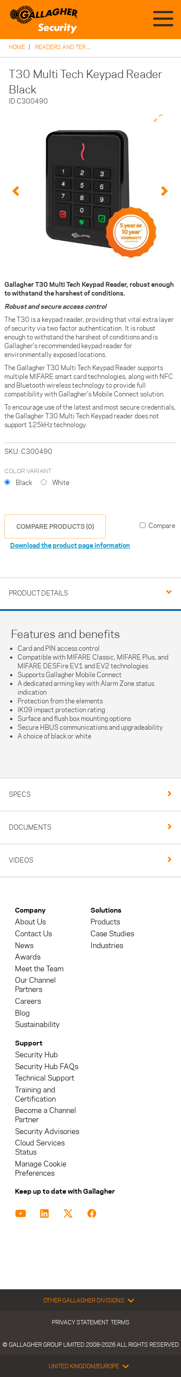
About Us (30, 922)
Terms (120, 1322)
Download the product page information (70, 545)
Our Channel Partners (35, 985)
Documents (30, 827)
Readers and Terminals (71, 47)
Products (105, 922)
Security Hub (36, 1055)
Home (17, 47)
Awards (27, 957)
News (24, 945)
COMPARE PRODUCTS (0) (55, 526)
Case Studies (112, 933)
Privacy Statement (80, 1322)
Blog (22, 1013)
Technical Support (44, 1078)
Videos (21, 860)
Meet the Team (39, 969)
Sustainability (37, 1024)
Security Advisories (47, 1131)
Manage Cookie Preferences (40, 1168)
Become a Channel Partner (45, 1115)
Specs (20, 794)
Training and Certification (35, 1094)
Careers (28, 1001)
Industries (106, 945)
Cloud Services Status (40, 1147)
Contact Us (33, 933)
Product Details (38, 593)
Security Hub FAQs (46, 1066)
